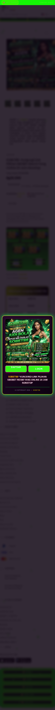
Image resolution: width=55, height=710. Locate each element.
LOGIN (39, 369)
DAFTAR (16, 367)
